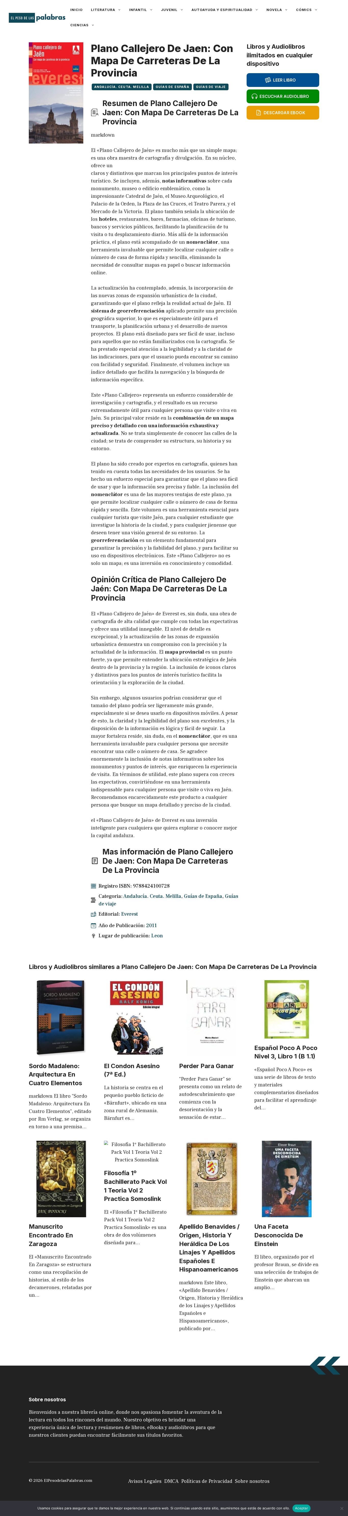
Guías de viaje (211, 87)
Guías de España (172, 87)
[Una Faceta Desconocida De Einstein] (287, 1213)
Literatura (103, 10)
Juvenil (169, 10)
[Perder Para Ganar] (211, 1052)
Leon (157, 935)
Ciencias (79, 25)
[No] (341, 1508)
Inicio (76, 10)
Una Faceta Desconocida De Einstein (278, 1235)
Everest (129, 914)
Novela (274, 10)
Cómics (304, 10)
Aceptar (301, 1508)
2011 (151, 925)
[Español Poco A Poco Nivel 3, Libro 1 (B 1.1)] (287, 1034)
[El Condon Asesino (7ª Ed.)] (136, 1052)
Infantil (138, 10)
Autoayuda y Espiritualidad (222, 10)
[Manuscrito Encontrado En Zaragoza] (61, 1213)
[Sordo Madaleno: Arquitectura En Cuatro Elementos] (61, 1052)
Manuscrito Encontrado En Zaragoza (51, 1235)
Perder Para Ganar (206, 1066)
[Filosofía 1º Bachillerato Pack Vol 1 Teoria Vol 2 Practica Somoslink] (136, 1160)
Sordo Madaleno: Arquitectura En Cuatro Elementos (55, 1074)
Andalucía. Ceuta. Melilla (121, 87)
